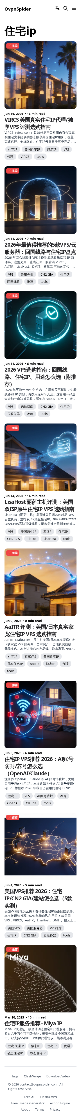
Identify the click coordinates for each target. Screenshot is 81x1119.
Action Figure (60, 1103)
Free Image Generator (28, 1103)
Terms (39, 1109)
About (25, 1109)
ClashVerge (32, 1076)
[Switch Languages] (57, 8)
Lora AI (29, 1097)
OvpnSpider (17, 9)
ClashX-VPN (48, 1097)
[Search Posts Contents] (65, 8)
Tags (14, 1076)
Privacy (55, 1109)
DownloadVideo (58, 1076)
